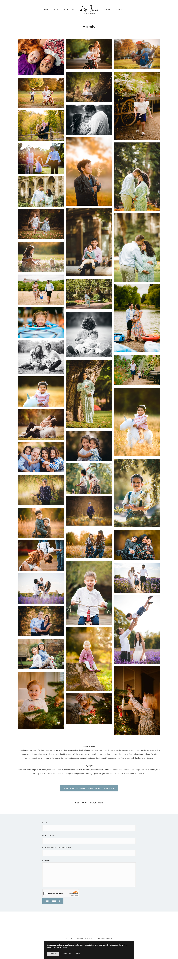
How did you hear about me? (57, 848)
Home (46, 10)
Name (45, 823)
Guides (119, 10)
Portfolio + (69, 10)
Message (47, 860)
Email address (50, 835)
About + (56, 10)
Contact (108, 10)
